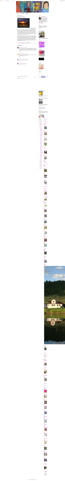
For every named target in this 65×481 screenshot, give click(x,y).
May (40, 163)
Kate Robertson (44, 16)
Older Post (35, 77)
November (41, 126)
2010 (40, 124)
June (40, 162)
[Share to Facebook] (28, 42)
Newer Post (18, 77)
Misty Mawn (45, 367)
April (40, 164)
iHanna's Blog (45, 236)
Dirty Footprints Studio (45, 180)
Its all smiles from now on (41, 132)
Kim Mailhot (22, 43)
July (40, 161)
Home (18, 13)
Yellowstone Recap (41, 149)
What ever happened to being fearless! (41, 147)
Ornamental (45, 385)
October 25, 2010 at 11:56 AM (24, 47)
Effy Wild (20, 47)
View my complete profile (41, 23)
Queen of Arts (45, 405)
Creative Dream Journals (45, 162)
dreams (19, 43)
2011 (40, 123)
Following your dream (41, 139)
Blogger (35, 479)
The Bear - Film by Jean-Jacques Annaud (41, 144)
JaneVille (45, 243)
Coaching (22, 13)
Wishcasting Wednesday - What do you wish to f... (41, 153)
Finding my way (41, 142)
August (40, 160)
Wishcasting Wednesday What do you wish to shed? (41, 135)
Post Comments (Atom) (22, 78)
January (41, 167)
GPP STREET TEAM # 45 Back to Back (41, 130)
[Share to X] (27, 42)
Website (27, 13)
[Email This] (26, 42)
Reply (19, 51)
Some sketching (41, 137)
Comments (41, 73)
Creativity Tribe (45, 164)
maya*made (45, 362)
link (25, 40)
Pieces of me (45, 394)
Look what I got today (41, 140)
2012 (40, 122)
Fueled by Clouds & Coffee (45, 203)
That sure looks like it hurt (41, 156)
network (23, 43)
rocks (25, 43)
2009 (40, 168)
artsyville (45, 142)
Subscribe (40, 28)
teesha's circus (45, 440)
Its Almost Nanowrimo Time (41, 151)
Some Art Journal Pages (41, 158)
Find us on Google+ (41, 61)
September (41, 159)
